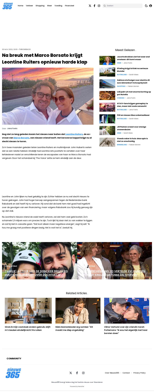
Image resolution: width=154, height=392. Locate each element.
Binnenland (122, 145)
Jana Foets (12, 128)
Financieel (69, 5)
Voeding (58, 5)
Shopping (40, 5)
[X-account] (90, 5)
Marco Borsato (21, 137)
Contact (126, 373)
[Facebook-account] (94, 5)
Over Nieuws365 (112, 373)
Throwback (25, 49)
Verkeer (29, 5)
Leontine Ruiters (74, 134)
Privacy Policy (139, 373)
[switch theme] (146, 5)
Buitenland (122, 74)
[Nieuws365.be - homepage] (7, 6)
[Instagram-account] (99, 5)
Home (20, 5)
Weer (49, 5)
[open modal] (150, 5)
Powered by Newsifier (77, 386)
